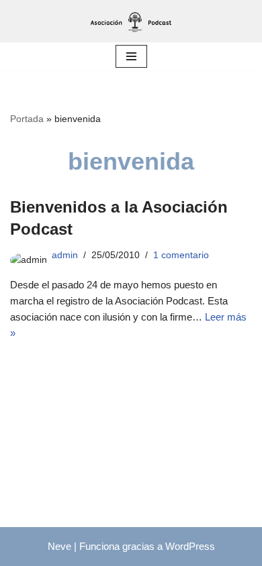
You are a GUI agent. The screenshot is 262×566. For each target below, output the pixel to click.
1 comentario (181, 255)
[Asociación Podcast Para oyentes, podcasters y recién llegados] (131, 21)
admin (65, 255)
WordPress (190, 546)
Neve (59, 546)
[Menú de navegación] (131, 56)
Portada (27, 118)
